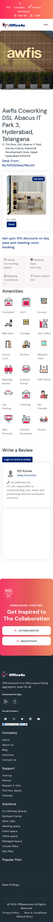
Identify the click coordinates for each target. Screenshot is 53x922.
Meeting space (11, 826)
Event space (9, 831)
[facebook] (5, 719)
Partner (6, 780)
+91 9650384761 (28, 630)
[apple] (14, 701)
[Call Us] (23, 3)
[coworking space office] (13, 674)
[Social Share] (14, 724)
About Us (8, 745)
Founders (19, 7)
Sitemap (7, 795)
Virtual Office (10, 846)
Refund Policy (25, 916)
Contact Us (9, 760)
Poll (8, 7)
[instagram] (13, 719)
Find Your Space (12, 790)
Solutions (8, 755)
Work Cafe (8, 821)
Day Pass (7, 851)
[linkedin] (30, 719)
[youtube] (38, 719)
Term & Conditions (35, 912)
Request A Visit (11, 785)
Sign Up (22, 15)
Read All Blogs (10, 885)
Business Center (12, 816)
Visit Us (36, 7)
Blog (5, 750)
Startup (7, 775)
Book (11, 224)
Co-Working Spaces (14, 811)
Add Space (24, 11)
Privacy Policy (11, 912)
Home (5, 740)
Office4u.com (25, 904)
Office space (10, 836)
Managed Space (12, 841)
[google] (6, 701)
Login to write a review (17, 459)
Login (37, 15)
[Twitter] (22, 719)
